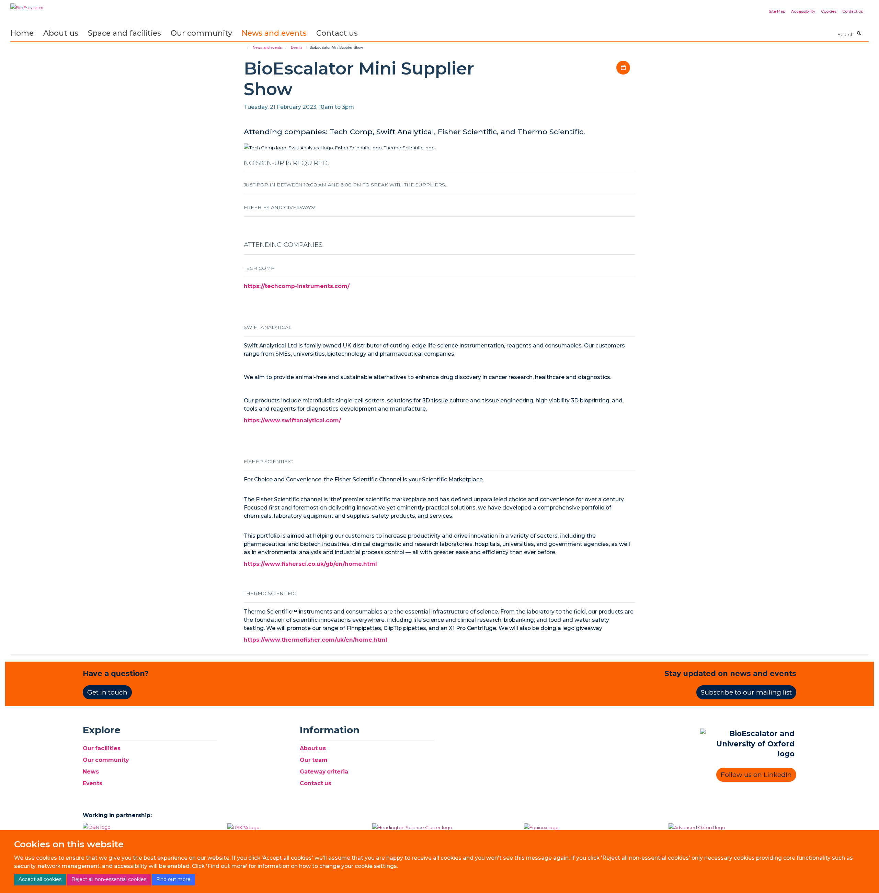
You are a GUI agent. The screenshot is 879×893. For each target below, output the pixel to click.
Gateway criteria (324, 771)
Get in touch (107, 692)
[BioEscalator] (27, 5)
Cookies (828, 11)
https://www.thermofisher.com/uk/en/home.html (315, 640)
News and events (274, 32)
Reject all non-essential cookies (108, 879)
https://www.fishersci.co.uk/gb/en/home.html (310, 564)
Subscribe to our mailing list (746, 692)
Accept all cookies (40, 879)
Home (22, 32)
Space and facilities (124, 32)
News (91, 771)
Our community (201, 32)
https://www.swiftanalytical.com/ (292, 420)
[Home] (245, 47)
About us (60, 32)
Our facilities (102, 748)
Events (296, 47)
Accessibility (803, 11)
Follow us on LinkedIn (756, 775)
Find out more (173, 879)
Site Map (777, 11)
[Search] (859, 33)
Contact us (852, 11)
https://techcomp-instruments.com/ (297, 286)
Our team (314, 760)
